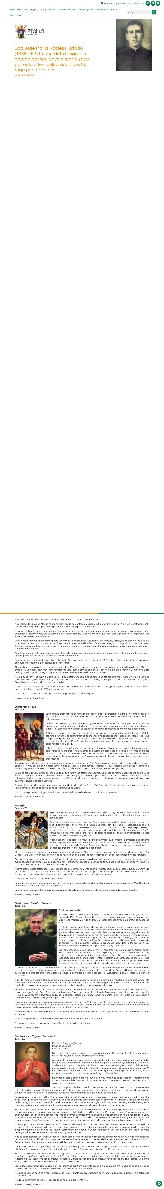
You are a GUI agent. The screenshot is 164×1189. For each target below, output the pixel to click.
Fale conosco (15, 15)
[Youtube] (158, 3)
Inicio (11, 9)
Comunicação (84, 9)
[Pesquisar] (154, 12)
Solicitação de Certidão (106, 9)
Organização (36, 9)
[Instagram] (148, 3)
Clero (49, 9)
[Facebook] (153, 3)
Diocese (21, 9)
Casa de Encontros (66, 9)
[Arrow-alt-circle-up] (159, 1184)
